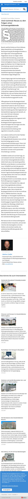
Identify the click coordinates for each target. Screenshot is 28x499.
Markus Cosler (7, 254)
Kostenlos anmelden (17, 1)
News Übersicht (5, 14)
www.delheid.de (9, 264)
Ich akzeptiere (7, 489)
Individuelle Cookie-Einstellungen (10, 486)
